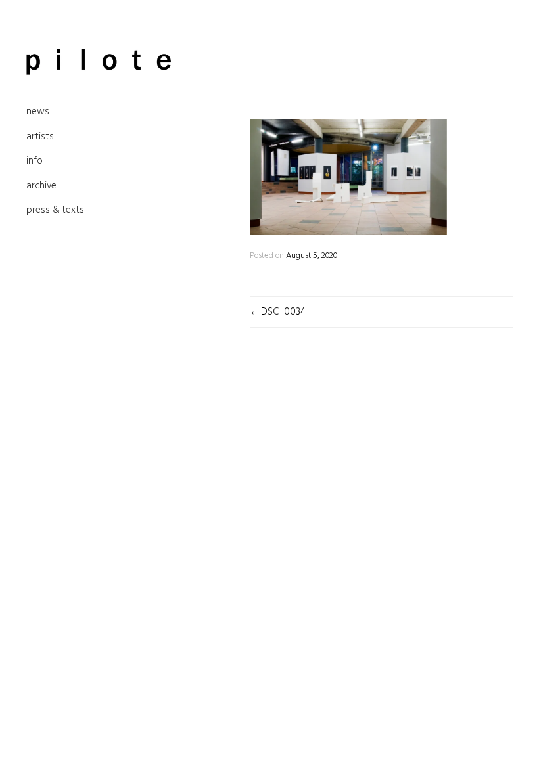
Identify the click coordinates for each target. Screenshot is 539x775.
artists (40, 136)
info (34, 161)
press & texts (55, 210)
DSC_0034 (283, 312)
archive (41, 186)
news (37, 112)
